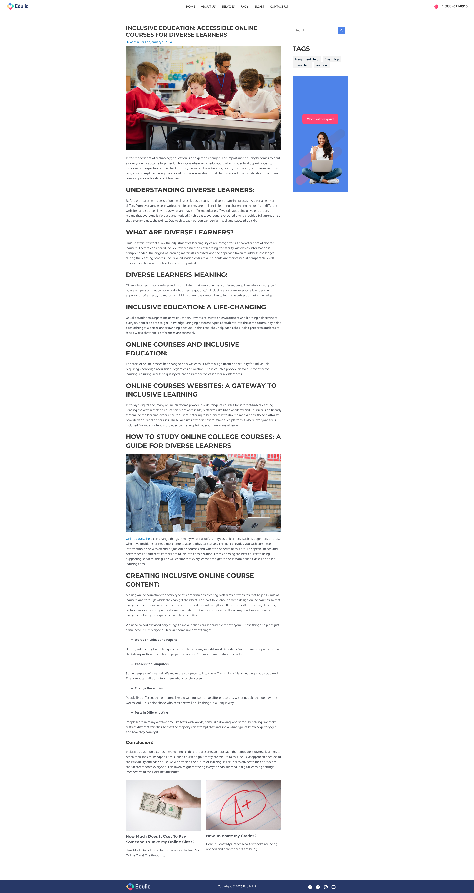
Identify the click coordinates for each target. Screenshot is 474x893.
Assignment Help (306, 59)
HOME (190, 6)
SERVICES (228, 6)
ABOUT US (208, 6)
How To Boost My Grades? (231, 836)
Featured (322, 65)
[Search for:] (320, 30)
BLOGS (259, 6)
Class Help (332, 59)
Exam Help (301, 65)
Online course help (139, 539)
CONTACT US (279, 6)
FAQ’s (244, 6)
